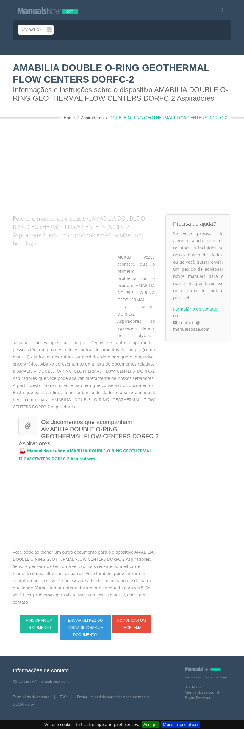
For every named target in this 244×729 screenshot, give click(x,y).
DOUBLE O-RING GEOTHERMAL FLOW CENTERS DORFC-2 (168, 117)
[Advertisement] (128, 165)
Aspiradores (92, 117)
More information (180, 724)
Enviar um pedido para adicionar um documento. (85, 627)
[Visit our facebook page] (220, 10)
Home (69, 117)
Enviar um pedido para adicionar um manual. (114, 696)
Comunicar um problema (131, 624)
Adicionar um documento (39, 624)
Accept (150, 724)
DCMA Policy (23, 704)
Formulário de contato (195, 309)
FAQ (63, 696)
